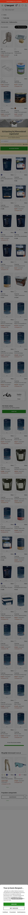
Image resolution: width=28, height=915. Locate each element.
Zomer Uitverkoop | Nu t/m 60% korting (14, 1)
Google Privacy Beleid (17, 898)
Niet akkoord (14, 908)
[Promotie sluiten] (26, 1)
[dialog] (14, 900)
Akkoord (14, 904)
